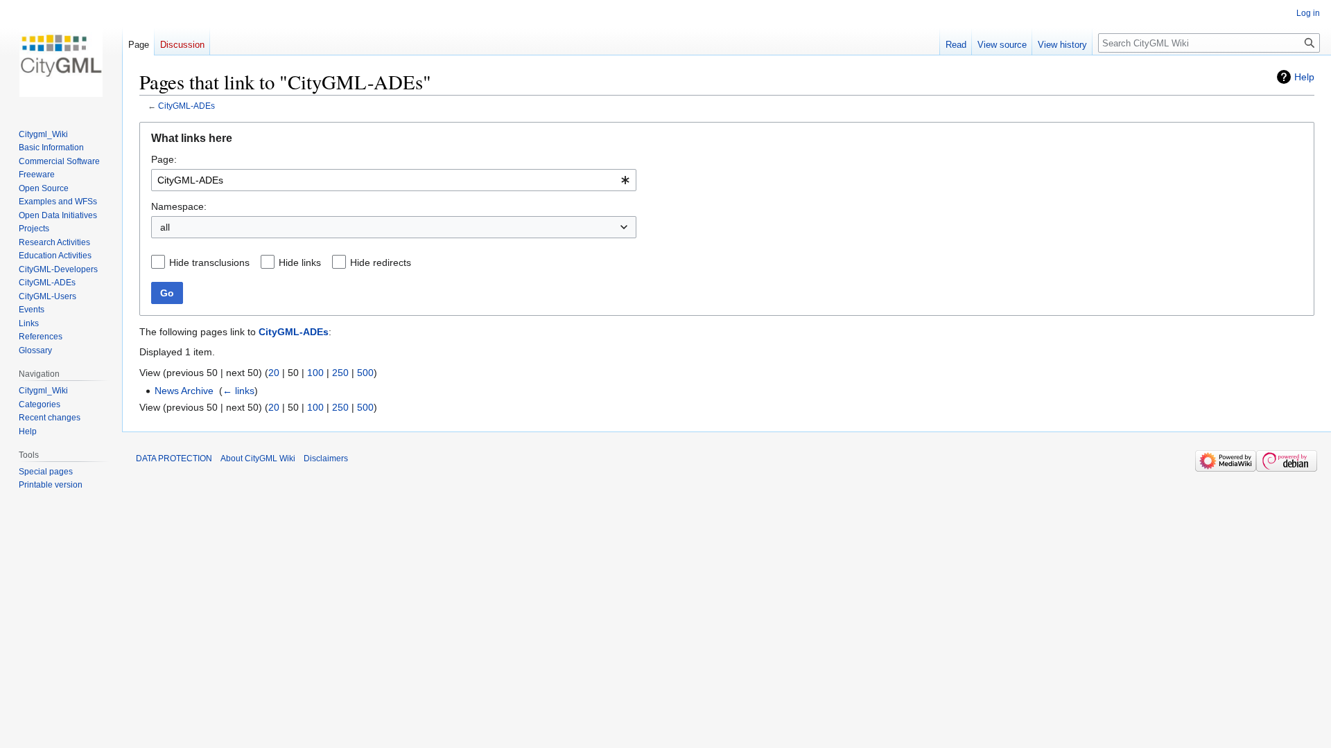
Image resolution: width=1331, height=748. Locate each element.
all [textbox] (165, 227)
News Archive (184, 390)
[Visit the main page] (61, 55)
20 (273, 372)
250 (340, 372)
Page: (164, 159)
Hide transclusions (209, 262)
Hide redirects (380, 262)
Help (1304, 76)
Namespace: (179, 206)
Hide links (300, 262)
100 (315, 372)
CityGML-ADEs (186, 105)
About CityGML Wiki (257, 458)
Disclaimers (326, 458)
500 (365, 372)
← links (238, 390)
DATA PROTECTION (174, 458)
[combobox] (393, 180)
